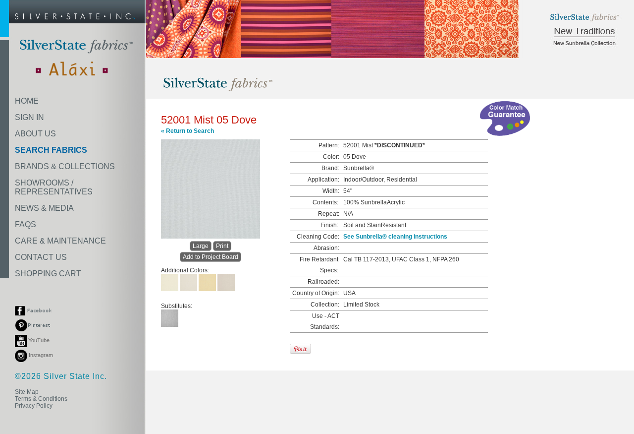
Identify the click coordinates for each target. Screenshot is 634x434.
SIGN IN (29, 117)
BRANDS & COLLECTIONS (65, 166)
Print (222, 246)
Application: (323, 179)
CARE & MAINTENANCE (60, 241)
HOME (27, 101)
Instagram (40, 355)
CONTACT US (41, 257)
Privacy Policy (34, 405)
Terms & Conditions (41, 398)
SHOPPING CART (48, 273)
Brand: (330, 168)
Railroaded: (323, 281)
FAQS (25, 224)
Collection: (325, 304)
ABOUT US (35, 133)
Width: (330, 190)
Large (201, 246)
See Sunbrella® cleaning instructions (395, 236)
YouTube (39, 340)
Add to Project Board (210, 256)
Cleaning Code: (318, 236)
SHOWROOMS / (54, 187)
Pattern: (328, 145)
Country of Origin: (315, 293)
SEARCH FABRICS (51, 150)
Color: (331, 156)
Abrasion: (326, 248)
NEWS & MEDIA (44, 208)
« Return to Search (187, 130)
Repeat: (328, 213)
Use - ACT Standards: (324, 321)
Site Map (27, 391)
